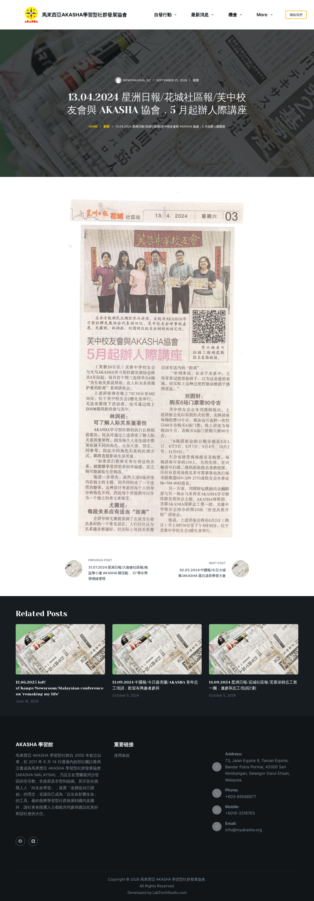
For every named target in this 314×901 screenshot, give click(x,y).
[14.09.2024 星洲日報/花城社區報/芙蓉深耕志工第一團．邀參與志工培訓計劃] (253, 649)
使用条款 (122, 755)
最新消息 (200, 14)
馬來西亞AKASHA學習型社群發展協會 (84, 15)
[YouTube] (33, 841)
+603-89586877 (240, 796)
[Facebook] (20, 841)
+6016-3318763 (240, 813)
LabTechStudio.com (170, 892)
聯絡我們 (296, 15)
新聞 (196, 80)
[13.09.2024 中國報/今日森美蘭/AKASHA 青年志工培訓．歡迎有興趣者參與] (157, 649)
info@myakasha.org (243, 829)
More (262, 14)
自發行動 (163, 14)
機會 (232, 14)
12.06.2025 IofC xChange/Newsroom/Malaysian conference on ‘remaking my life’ (59, 688)
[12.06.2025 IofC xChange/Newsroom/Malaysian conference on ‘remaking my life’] (60, 649)
